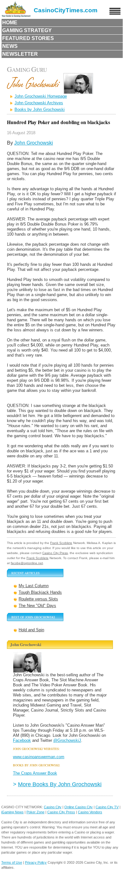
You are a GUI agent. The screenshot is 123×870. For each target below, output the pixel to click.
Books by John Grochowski (40, 109)
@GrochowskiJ (67, 740)
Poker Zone (35, 812)
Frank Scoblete (61, 543)
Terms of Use (11, 862)
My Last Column (34, 585)
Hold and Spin (31, 629)
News (10, 46)
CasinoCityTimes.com (65, 10)
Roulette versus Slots (38, 599)
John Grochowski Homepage (41, 96)
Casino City (53, 807)
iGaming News (12, 812)
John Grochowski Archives (39, 102)
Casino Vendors (90, 812)
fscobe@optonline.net (27, 563)
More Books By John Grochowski (60, 784)
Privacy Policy (36, 862)
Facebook (22, 740)
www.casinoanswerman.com (38, 756)
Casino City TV (107, 807)
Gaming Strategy (27, 30)
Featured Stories (28, 38)
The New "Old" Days (37, 605)
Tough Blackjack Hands (40, 592)
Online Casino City (78, 807)
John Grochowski (33, 143)
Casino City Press (55, 553)
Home (9, 22)
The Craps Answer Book (35, 773)
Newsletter (20, 54)
